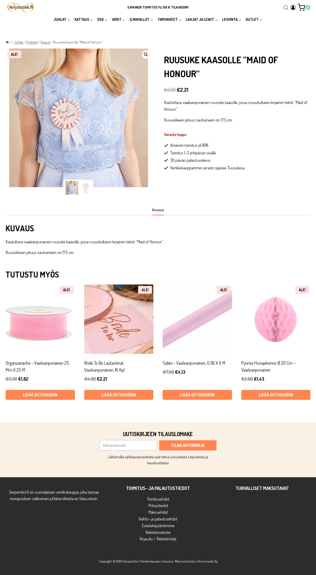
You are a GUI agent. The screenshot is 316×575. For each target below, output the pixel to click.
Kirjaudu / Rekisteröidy (158, 538)
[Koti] (7, 42)
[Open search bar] (286, 7)
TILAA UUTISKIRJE (188, 445)
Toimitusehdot (158, 499)
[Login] (293, 7)
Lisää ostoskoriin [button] (40, 394)
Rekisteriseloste (158, 532)
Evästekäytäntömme (158, 525)
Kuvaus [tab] (158, 209)
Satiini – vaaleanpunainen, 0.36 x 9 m (194, 363)
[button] (146, 54)
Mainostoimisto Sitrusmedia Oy (196, 561)
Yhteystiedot (158, 505)
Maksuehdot (158, 512)
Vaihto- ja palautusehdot (158, 518)
